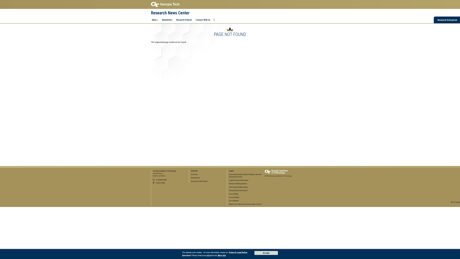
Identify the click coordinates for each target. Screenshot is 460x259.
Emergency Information (199, 181)
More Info (222, 255)
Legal (231, 171)
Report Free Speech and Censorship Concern (245, 204)
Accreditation (234, 201)
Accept (266, 253)
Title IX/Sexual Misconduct (238, 187)
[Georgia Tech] (276, 171)
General (194, 171)
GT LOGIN (456, 202)
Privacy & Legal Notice (238, 252)
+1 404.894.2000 (161, 180)
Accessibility (233, 194)
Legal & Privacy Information (238, 180)
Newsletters (167, 20)
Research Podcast (184, 20)
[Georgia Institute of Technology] (230, 4)
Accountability (234, 197)
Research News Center (170, 12)
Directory (194, 174)
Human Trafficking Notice (238, 184)
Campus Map (160, 183)
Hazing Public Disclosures (238, 190)
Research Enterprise (447, 20)
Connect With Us (203, 20)
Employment (195, 178)
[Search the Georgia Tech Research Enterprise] (214, 20)
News (154, 20)
